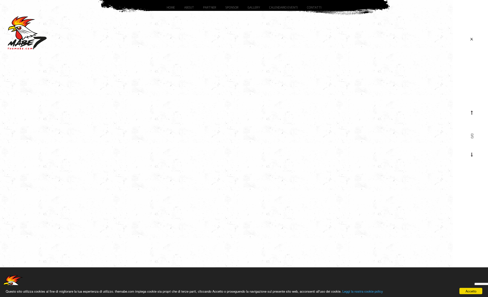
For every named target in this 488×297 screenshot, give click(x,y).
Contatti (314, 8)
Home (171, 8)
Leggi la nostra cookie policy (362, 291)
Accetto (471, 291)
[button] (471, 112)
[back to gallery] (472, 39)
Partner (209, 8)
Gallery (254, 8)
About (189, 8)
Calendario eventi (283, 8)
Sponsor (231, 8)
